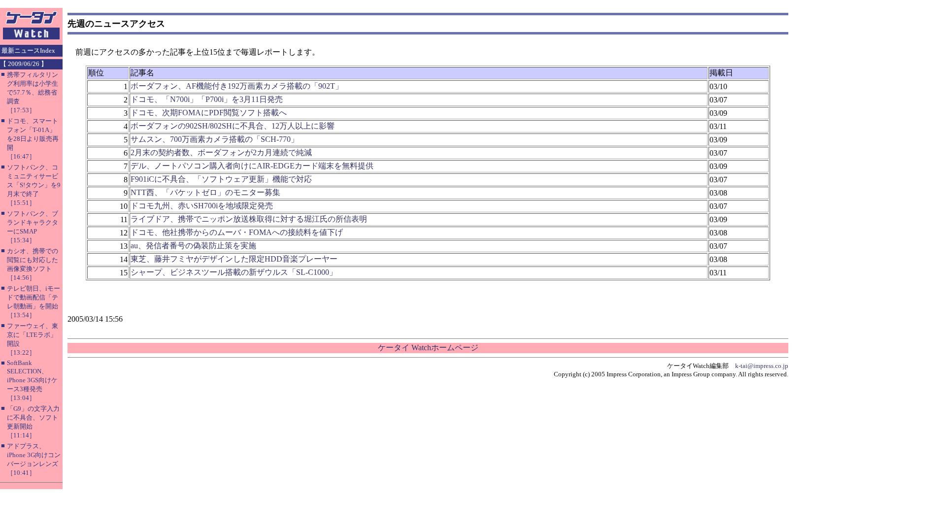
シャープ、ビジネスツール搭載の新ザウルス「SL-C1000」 (234, 272)
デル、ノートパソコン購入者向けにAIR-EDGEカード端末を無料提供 (252, 166)
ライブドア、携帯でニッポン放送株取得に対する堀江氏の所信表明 (249, 219)
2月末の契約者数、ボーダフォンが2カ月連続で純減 (221, 152)
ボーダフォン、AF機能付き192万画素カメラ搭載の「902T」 (237, 86)
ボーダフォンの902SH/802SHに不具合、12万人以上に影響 (233, 126)
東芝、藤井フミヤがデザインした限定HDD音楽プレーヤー (234, 259)
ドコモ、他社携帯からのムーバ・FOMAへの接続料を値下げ (237, 232)
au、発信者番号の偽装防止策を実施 (193, 245)
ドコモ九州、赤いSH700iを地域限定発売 (202, 205)
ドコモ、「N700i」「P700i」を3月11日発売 (207, 99)
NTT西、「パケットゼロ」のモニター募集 (205, 192)
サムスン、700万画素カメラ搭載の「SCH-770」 (215, 139)
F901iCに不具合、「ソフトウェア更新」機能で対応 (221, 179)
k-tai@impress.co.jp (761, 365)
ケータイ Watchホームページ (428, 347)
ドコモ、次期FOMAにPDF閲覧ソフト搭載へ (209, 112)
